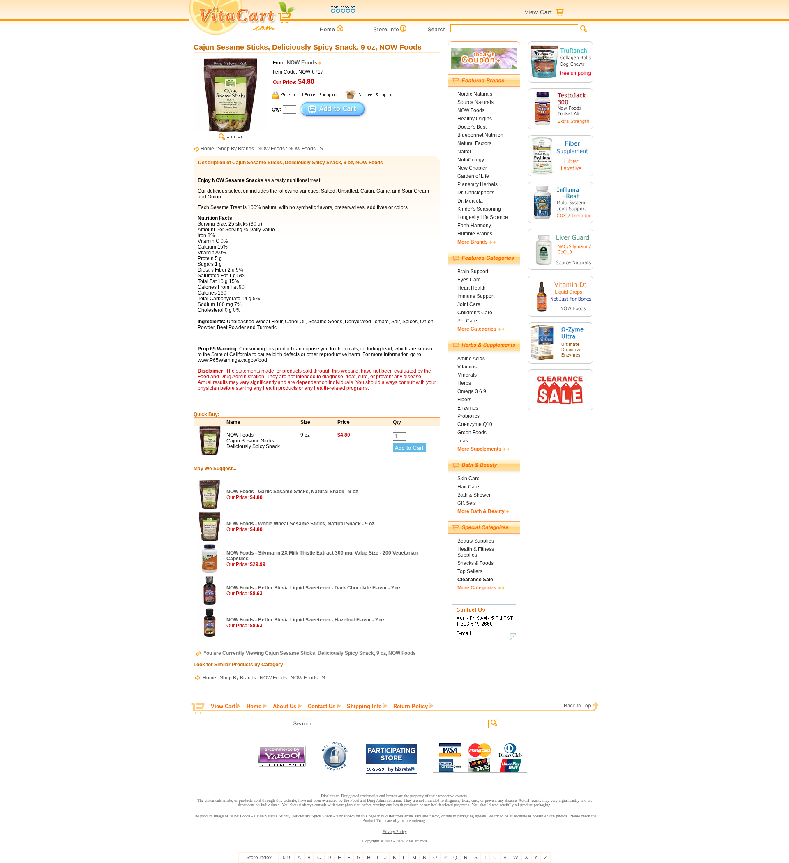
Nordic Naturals (474, 94)
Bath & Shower (474, 495)
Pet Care (467, 321)
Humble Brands (474, 234)
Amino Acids (471, 358)
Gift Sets (466, 503)
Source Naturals (475, 102)
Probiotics (468, 416)
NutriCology (470, 160)
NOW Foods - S (305, 149)
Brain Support (472, 271)
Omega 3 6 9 (471, 391)
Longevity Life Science (482, 217)
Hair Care (468, 487)
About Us (284, 706)
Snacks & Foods (475, 563)
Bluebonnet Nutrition (480, 135)
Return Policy (410, 706)
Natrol (464, 151)
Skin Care (468, 478)
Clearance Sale (475, 579)
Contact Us (321, 706)
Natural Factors (474, 143)
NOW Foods (271, 149)
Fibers (464, 400)
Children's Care (474, 312)
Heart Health (471, 288)
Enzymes (467, 408)
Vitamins (467, 367)
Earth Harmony (474, 225)
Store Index (259, 858)
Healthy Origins (474, 119)
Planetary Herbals (477, 184)
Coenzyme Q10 (474, 424)
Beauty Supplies (475, 541)
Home (207, 149)
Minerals (467, 375)
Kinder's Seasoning (479, 209)
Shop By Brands (236, 149)
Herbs (464, 383)
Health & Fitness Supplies (475, 552)
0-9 (286, 858)
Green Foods (472, 432)
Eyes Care (469, 280)
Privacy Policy (395, 831)
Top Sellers (469, 571)
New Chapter (472, 168)
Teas (462, 441)
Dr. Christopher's (475, 193)
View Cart (223, 706)
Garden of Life (473, 176)
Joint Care (468, 304)
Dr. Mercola (470, 201)
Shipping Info (364, 706)
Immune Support (475, 296)
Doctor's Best (472, 127)
